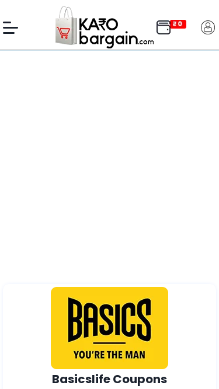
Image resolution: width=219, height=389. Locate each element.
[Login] (208, 26)
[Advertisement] (109, 168)
